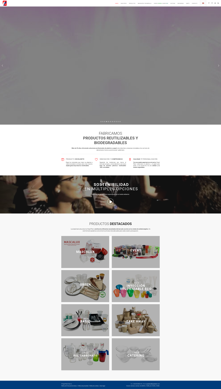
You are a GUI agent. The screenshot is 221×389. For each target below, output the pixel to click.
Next (219, 66)
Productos (132, 3)
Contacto (194, 3)
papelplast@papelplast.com (153, 384)
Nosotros (124, 3)
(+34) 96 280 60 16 (137, 384)
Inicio (116, 3)
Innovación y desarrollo (144, 3)
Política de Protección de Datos (69, 386)
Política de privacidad (83, 386)
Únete (187, 3)
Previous (2, 66)
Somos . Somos (161, 3)
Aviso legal (102, 386)
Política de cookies (94, 386)
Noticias (172, 3)
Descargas (181, 3)
